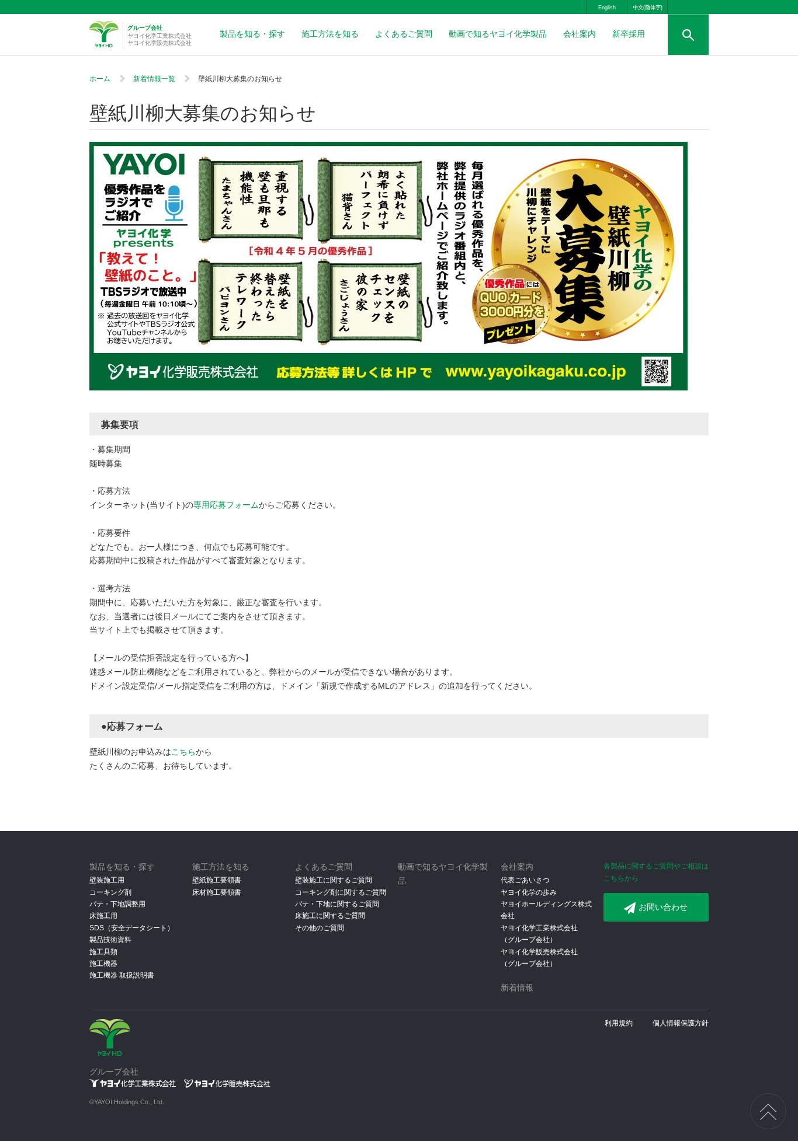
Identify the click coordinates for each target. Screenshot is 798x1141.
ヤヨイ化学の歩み (529, 892)
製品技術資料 (110, 940)
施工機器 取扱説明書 (121, 975)
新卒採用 (628, 34)
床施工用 (103, 916)
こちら (183, 751)
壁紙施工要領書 (216, 880)
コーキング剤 (110, 892)
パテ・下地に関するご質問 (337, 904)
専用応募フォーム (226, 505)
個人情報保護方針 (681, 1023)
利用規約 (619, 1023)
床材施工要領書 (216, 892)
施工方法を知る (330, 34)
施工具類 (103, 952)
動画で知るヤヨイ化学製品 (498, 34)
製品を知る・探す (252, 34)
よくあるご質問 (403, 34)
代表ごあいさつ (525, 880)
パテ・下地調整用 (117, 904)
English (607, 8)
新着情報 (517, 987)
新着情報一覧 (154, 79)
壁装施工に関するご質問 (333, 880)
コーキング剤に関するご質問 (340, 892)
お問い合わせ (663, 907)
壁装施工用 (106, 880)
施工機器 (103, 963)
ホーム (99, 79)
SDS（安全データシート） (131, 928)
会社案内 (579, 34)
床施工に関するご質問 (330, 916)
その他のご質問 (319, 928)
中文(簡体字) (647, 8)
